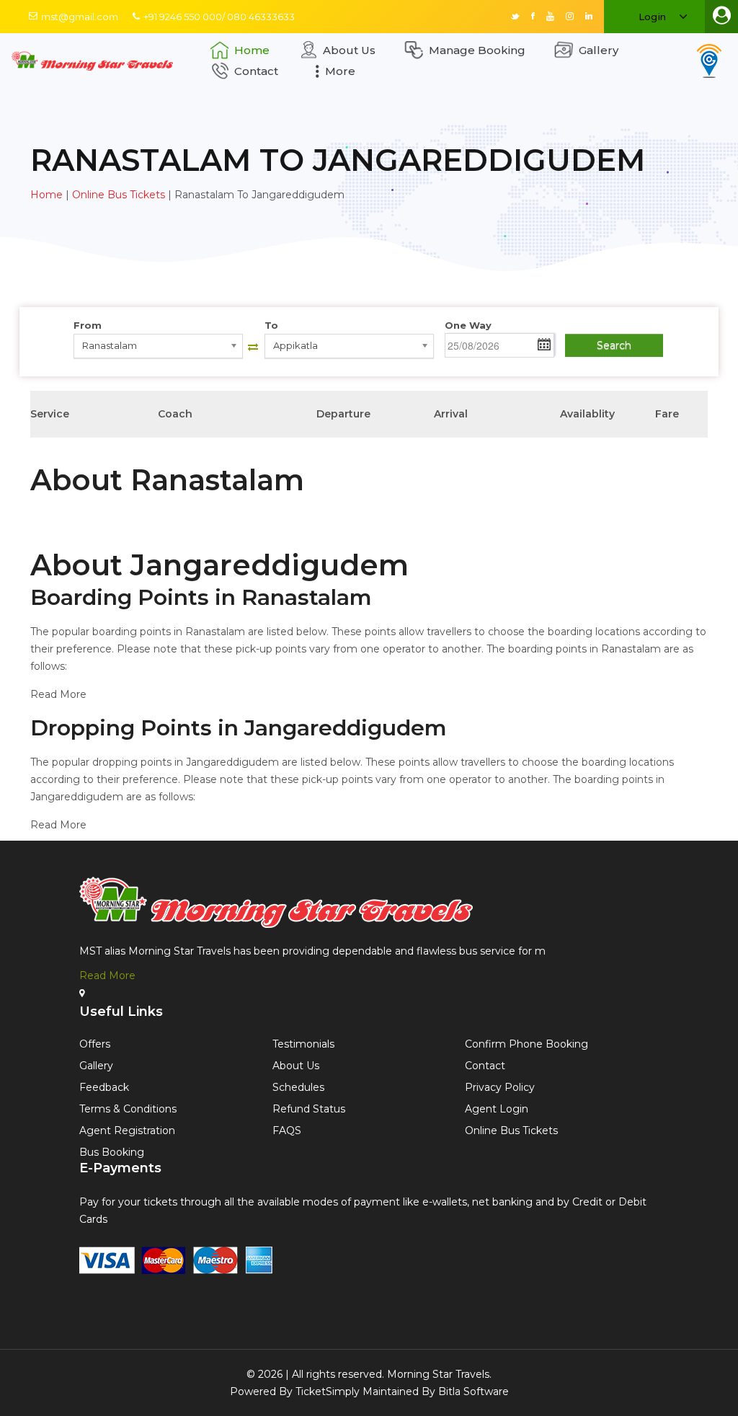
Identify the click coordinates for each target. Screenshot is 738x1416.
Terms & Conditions (128, 1108)
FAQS (286, 1130)
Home (252, 50)
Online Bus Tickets (118, 194)
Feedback (104, 1087)
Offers (94, 1043)
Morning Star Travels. (439, 1374)
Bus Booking (111, 1152)
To (271, 325)
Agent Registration (127, 1130)
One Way (468, 325)
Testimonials (303, 1043)
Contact (256, 71)
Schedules (298, 1087)
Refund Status (308, 1108)
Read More (107, 975)
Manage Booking (477, 50)
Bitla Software (473, 1391)
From (88, 325)
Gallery (598, 50)
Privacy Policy (500, 1087)
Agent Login (496, 1108)
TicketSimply (327, 1391)
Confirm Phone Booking (526, 1043)
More (340, 71)
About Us (349, 50)
